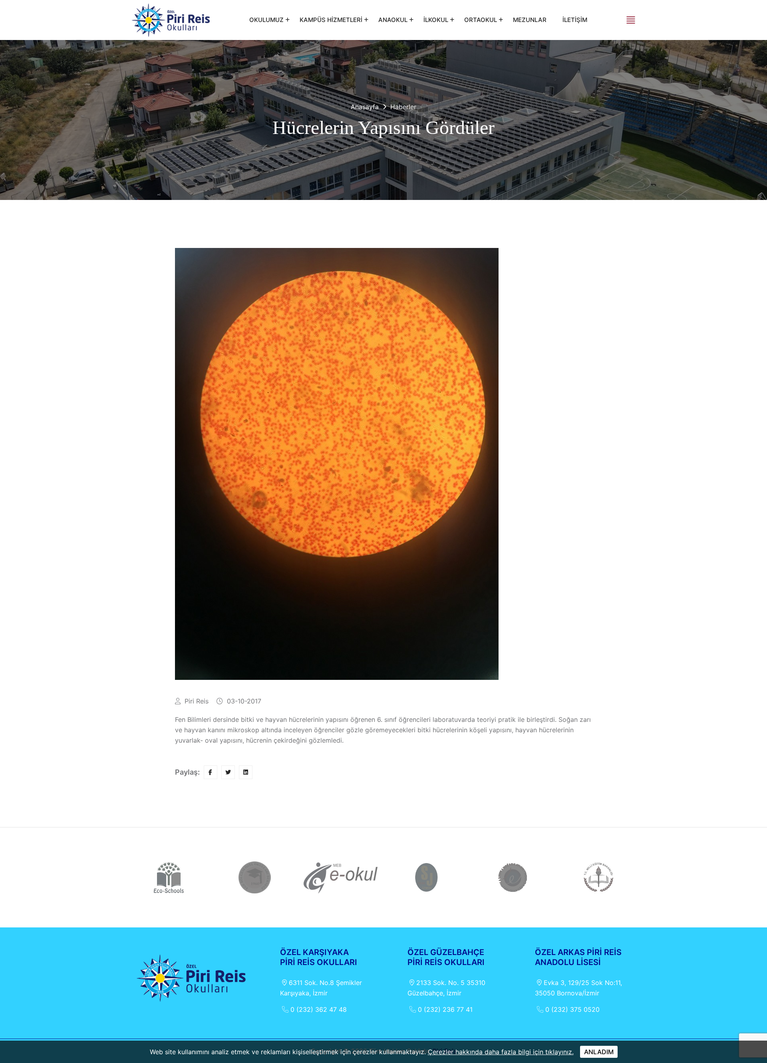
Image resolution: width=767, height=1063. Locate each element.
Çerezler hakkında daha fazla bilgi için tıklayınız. (501, 1052)
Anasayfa (365, 107)
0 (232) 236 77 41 (445, 1009)
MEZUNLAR (529, 20)
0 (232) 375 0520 (572, 1009)
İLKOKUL (435, 20)
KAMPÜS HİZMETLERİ (331, 20)
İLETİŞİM (574, 20)
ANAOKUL (392, 20)
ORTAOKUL (480, 20)
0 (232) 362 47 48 (318, 1009)
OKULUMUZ (266, 20)
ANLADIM (599, 1052)
